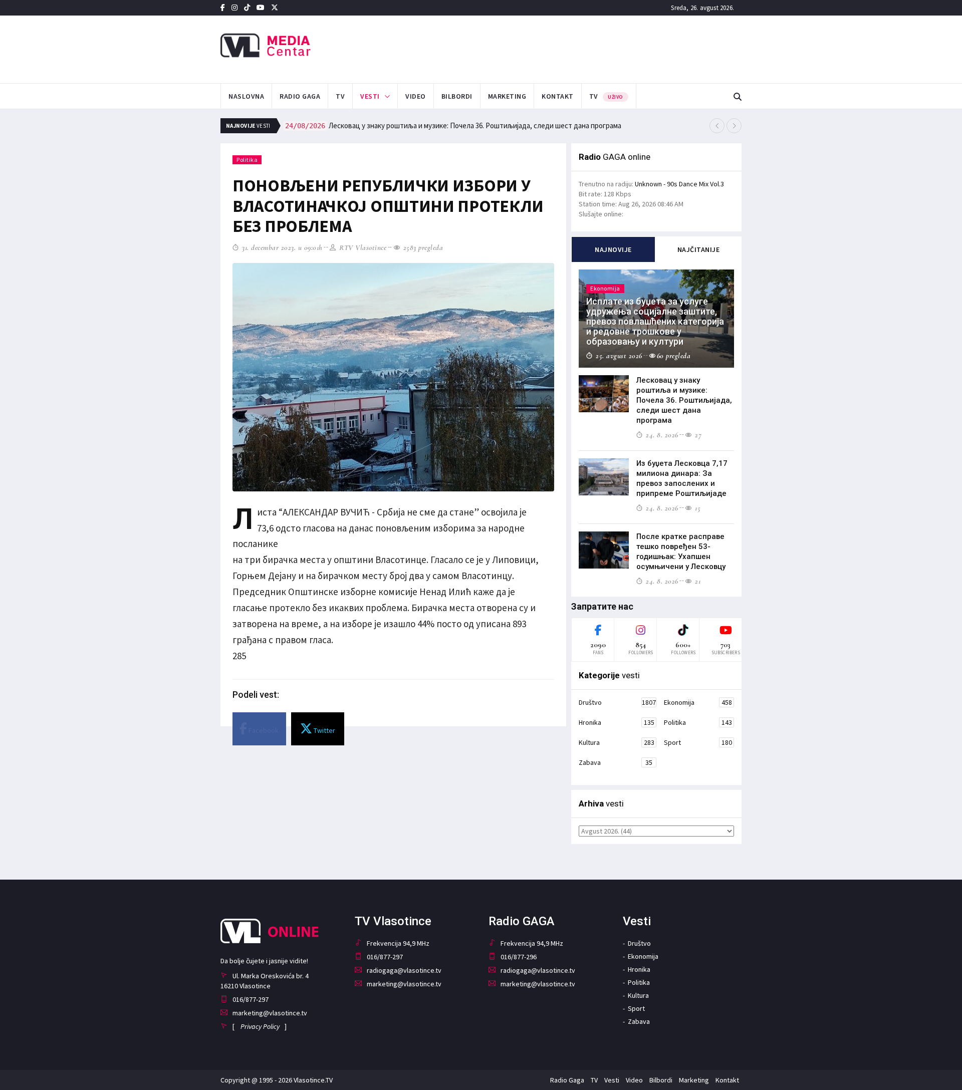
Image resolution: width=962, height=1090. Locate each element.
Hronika (616, 722)
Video (415, 96)
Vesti (370, 96)
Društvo (617, 702)
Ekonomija (698, 702)
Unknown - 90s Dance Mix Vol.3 (679, 183)
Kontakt (558, 96)
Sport (698, 742)
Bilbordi (456, 96)
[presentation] (717, 125)
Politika (247, 159)
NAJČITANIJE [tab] (698, 249)
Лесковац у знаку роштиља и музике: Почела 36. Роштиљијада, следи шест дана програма (453, 125)
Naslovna (246, 96)
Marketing (507, 96)
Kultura (616, 742)
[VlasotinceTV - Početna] (302, 46)
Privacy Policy (260, 1026)
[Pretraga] (737, 97)
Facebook (263, 730)
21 (696, 581)
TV (340, 96)
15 (696, 507)
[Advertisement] (581, 48)
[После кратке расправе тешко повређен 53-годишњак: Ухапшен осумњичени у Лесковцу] (604, 550)
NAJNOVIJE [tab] (613, 249)
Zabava (615, 762)
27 (697, 434)
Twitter (323, 730)
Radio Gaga (300, 96)
